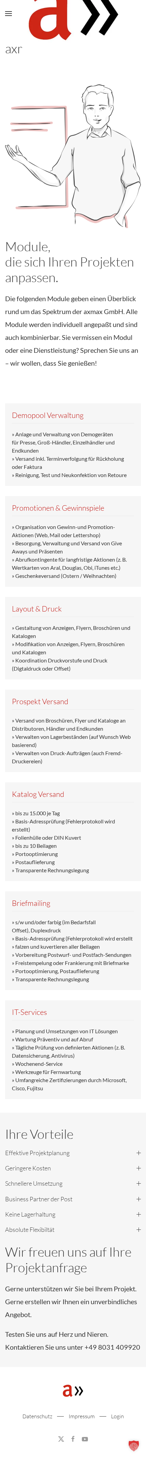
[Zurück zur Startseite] (73, 13)
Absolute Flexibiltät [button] (29, 1229)
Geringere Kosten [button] (28, 1168)
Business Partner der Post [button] (38, 1199)
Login (117, 1416)
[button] (8, 13)
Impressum (82, 1416)
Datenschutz (37, 1416)
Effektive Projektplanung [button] (37, 1152)
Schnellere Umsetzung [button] (33, 1183)
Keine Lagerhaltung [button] (30, 1214)
